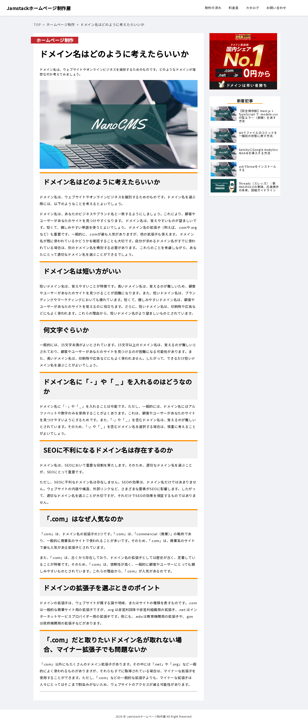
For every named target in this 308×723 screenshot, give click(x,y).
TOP (37, 24)
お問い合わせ (277, 7)
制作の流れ (213, 7)
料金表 (234, 7)
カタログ (252, 7)
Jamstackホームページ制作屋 (39, 8)
